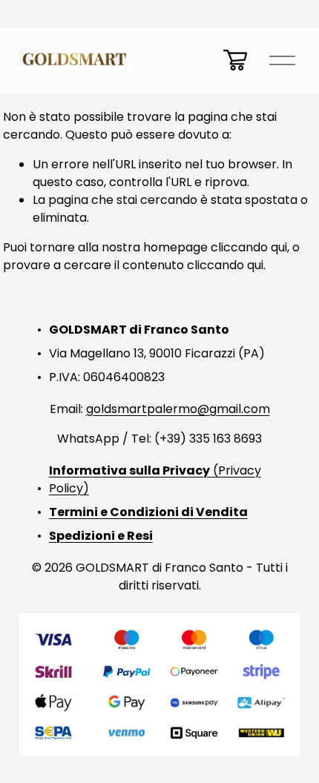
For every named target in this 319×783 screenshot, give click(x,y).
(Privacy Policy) (155, 479)
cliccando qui (249, 247)
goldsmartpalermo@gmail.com (178, 408)
